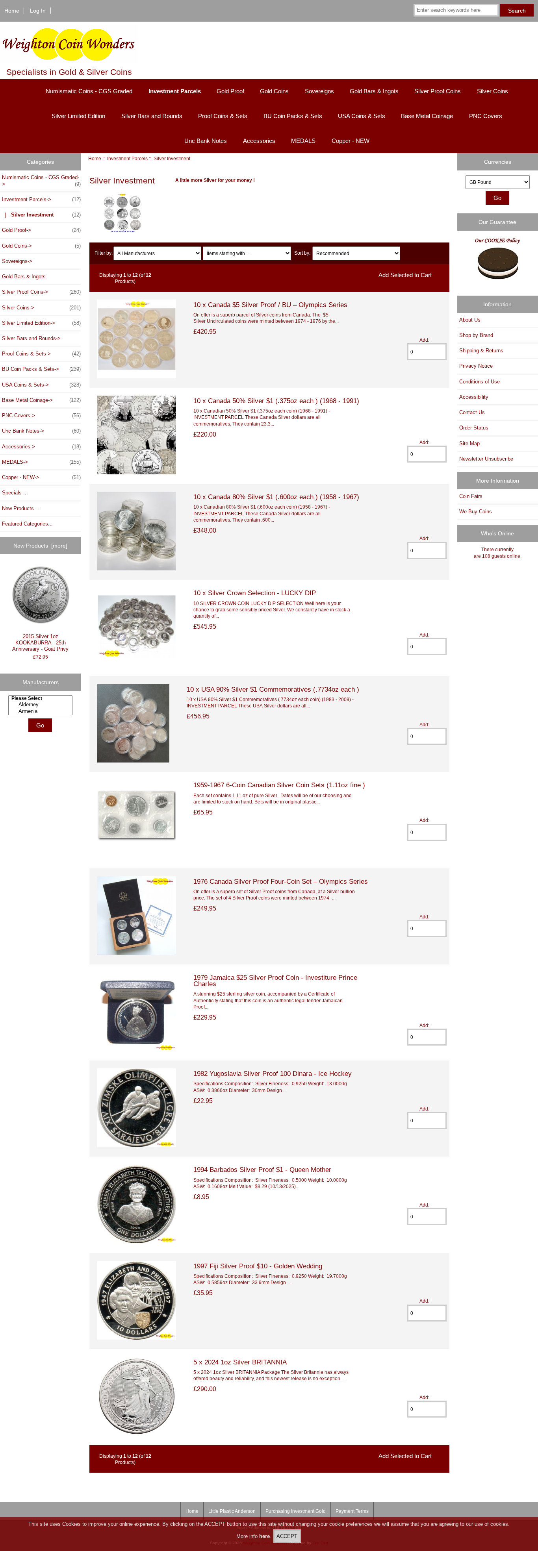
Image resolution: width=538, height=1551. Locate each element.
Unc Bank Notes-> (41, 431)
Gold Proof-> (41, 230)
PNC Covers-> (41, 415)
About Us (469, 320)
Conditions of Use (479, 382)
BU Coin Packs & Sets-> (41, 369)
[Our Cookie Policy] (497, 261)
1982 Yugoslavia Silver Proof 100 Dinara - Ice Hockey (272, 1073)
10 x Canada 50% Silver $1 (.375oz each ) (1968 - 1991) (276, 401)
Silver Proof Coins (437, 91)
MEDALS (303, 140)
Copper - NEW (350, 140)
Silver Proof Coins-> (41, 292)
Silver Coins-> (41, 308)
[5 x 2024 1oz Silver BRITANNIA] (136, 1433)
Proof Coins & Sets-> (41, 354)
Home (11, 10)
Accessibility (473, 397)
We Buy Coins (475, 512)
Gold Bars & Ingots (374, 91)
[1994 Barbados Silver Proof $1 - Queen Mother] (136, 1241)
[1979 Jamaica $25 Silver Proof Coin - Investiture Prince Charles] (136, 1049)
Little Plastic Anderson (232, 1511)
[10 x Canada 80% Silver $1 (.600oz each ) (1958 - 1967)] (136, 568)
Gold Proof (230, 91)
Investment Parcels (127, 158)
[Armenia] (41, 711)
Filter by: (104, 253)
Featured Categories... (27, 524)
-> (41, 199)
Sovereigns (319, 91)
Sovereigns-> (17, 261)
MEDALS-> (41, 462)
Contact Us (472, 412)
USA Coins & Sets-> (41, 385)
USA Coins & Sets (361, 116)
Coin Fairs (470, 496)
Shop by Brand (476, 335)
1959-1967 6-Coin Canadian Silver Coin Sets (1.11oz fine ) (279, 785)
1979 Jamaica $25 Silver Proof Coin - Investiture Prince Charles (275, 981)
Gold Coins (274, 91)
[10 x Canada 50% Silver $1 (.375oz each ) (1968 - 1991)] (136, 472)
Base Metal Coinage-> (41, 400)
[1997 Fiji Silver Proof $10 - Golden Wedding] (136, 1337)
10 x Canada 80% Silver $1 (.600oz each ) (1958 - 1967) (276, 497)
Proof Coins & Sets (222, 116)
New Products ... (21, 508)
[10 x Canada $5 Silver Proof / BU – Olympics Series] (136, 376)
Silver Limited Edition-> (41, 323)
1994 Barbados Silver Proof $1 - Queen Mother (262, 1169)
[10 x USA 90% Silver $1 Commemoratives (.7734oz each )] (133, 760)
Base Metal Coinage (427, 116)
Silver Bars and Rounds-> (31, 338)
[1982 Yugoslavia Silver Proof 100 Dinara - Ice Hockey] (136, 1145)
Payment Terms (352, 1511)
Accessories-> (41, 447)
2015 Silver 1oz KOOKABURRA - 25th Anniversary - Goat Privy (40, 642)
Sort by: (302, 253)
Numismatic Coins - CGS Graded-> (41, 180)
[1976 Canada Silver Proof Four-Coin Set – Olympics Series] (136, 953)
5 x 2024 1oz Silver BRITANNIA (240, 1362)
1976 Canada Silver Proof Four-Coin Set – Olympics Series (280, 881)
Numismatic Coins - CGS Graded (89, 91)
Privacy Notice (476, 366)
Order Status (473, 428)
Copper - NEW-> (41, 477)
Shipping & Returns (481, 351)
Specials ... (15, 493)
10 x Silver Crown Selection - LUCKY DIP (254, 593)
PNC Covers (485, 116)
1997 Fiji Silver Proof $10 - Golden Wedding (257, 1266)
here (264, 1536)
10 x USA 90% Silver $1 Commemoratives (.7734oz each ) (273, 689)
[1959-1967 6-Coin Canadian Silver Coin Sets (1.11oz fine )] (136, 856)
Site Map (469, 443)
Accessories (259, 140)
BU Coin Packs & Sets (292, 116)
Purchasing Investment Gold (295, 1511)
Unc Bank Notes (205, 140)
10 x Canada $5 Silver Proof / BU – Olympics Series (270, 305)
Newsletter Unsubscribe (486, 459)
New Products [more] (40, 545)
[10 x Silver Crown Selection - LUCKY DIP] (136, 664)
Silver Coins (492, 91)
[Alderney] (41, 704)
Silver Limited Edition (78, 116)
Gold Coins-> (41, 246)
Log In (38, 10)
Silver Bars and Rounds (151, 116)
